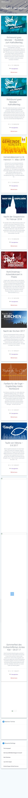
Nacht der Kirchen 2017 (14, 331)
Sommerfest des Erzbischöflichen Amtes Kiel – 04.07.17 (14, 647)
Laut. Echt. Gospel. (8, 761)
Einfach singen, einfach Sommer (11, 766)
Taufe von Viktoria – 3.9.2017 (14, 444)
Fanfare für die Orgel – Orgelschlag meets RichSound (14, 386)
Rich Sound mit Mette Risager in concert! (13, 752)
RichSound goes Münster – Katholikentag (14, 102)
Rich (5, 2)
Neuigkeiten (14, 68)
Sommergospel (7, 748)
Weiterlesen (14, 72)
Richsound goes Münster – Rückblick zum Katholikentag (14, 40)
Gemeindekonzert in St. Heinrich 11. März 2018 (14, 158)
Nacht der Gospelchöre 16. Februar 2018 (14, 217)
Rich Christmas (7, 757)
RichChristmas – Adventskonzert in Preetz (14, 274)
